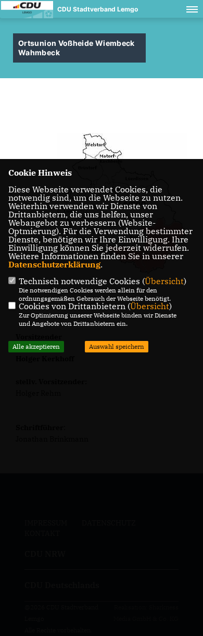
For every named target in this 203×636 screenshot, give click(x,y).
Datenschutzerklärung (54, 264)
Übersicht (164, 281)
